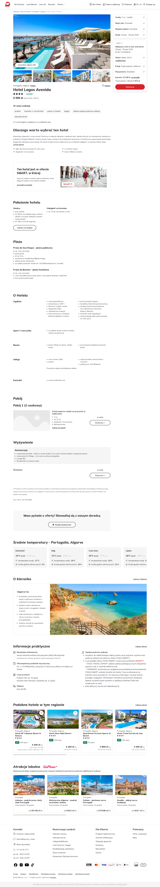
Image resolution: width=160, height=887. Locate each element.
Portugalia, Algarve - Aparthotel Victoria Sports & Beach (96, 712)
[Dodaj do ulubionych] (41, 713)
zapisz (107, 85)
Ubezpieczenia (59, 837)
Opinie (98, 852)
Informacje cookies (65, 874)
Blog (135, 837)
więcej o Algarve (140, 579)
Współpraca (33, 874)
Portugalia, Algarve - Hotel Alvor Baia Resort (61, 712)
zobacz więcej (141, 646)
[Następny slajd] (146, 557)
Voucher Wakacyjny (104, 837)
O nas (15, 874)
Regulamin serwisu (48, 874)
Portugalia (35, 11)
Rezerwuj (130, 87)
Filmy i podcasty (140, 834)
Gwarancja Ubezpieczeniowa (65, 856)
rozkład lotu (120, 61)
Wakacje (16, 11)
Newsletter (100, 849)
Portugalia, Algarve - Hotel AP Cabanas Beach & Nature (28, 712)
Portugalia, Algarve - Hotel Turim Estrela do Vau (130, 712)
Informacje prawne (82, 874)
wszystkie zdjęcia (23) (27, 65)
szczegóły (135, 77)
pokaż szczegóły (59, 428)
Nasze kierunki (25, 11)
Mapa (32, 85)
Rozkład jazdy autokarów (63, 849)
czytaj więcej (18, 144)
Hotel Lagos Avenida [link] (54, 11)
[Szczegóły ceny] (38, 98)
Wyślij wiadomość (63, 525)
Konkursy (100, 845)
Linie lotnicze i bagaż (62, 845)
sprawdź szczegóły (24, 185)
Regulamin (123, 884)
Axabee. (53, 877)
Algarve (43, 11)
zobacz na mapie (24, 228)
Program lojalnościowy (105, 834)
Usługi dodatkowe (60, 841)
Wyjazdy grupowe (103, 841)
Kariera (23, 874)
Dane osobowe (59, 852)
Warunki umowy (60, 834)
